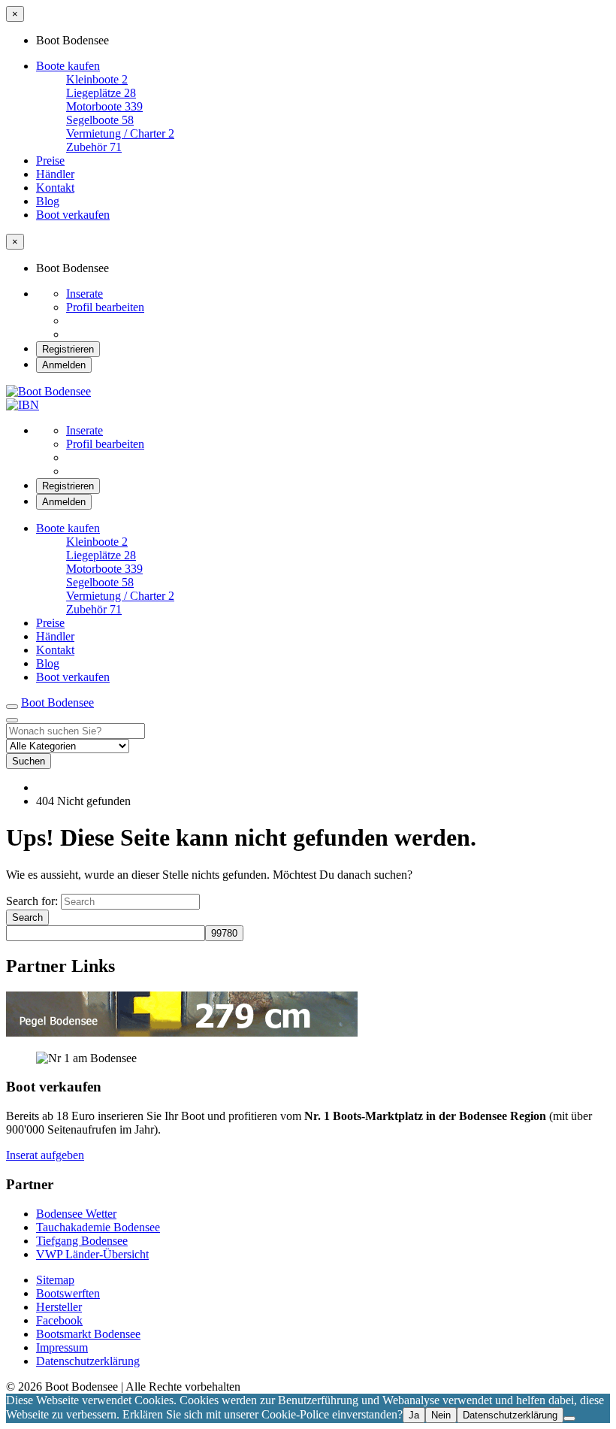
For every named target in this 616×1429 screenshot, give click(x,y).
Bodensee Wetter (76, 1213)
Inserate (84, 293)
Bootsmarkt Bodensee (88, 1334)
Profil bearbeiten (105, 307)
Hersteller (59, 1306)
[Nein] (569, 1418)
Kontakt (55, 187)
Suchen (28, 761)
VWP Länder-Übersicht (92, 1254)
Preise (50, 160)
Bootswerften (68, 1293)
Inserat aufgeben (45, 1155)
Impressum (62, 1347)
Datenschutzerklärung (88, 1361)
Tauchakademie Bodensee (98, 1227)
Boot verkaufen (73, 214)
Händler (55, 174)
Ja (414, 1415)
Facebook (59, 1320)
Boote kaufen (68, 65)
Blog (47, 201)
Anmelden (64, 365)
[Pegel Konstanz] (182, 1032)
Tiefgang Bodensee (82, 1240)
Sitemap (55, 1279)
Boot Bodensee (57, 702)
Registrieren (68, 349)
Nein (441, 1415)
